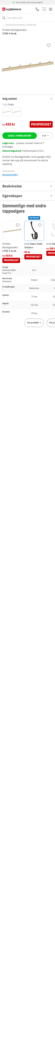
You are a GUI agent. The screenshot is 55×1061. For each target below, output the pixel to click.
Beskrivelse (12, 186)
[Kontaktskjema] (37, 9)
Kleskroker (32, 25)
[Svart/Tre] (16, 111)
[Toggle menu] (51, 9)
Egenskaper (12, 195)
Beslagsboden (10, 174)
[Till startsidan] (11, 9)
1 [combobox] (44, 135)
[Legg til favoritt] (48, 45)
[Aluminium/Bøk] (6, 111)
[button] (27, 99)
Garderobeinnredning (15, 25)
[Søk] (3, 17)
